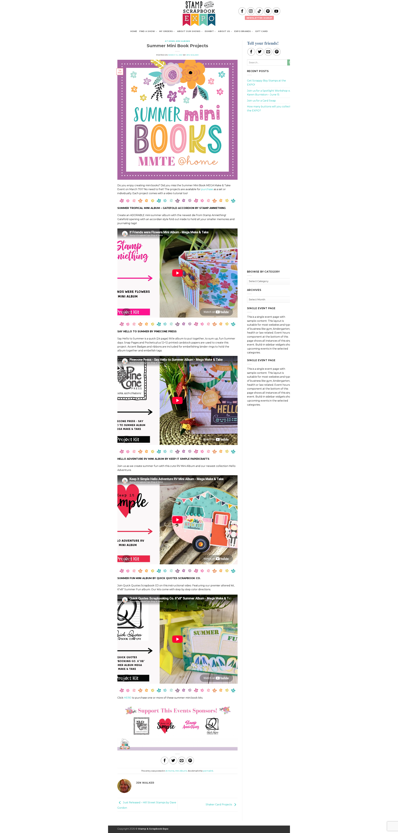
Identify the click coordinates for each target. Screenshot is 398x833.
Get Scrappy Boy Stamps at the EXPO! (266, 82)
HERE (127, 697)
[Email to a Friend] (182, 760)
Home (133, 31)
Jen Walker (192, 55)
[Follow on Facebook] (242, 11)
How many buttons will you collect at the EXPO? (270, 108)
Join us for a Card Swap (261, 100)
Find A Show (147, 31)
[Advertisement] (270, 136)
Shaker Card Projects (219, 804)
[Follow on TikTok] (259, 11)
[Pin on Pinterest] (190, 760)
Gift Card (261, 31)
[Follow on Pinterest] (268, 11)
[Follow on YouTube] (276, 11)
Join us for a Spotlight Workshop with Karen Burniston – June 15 (270, 92)
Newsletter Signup (259, 18)
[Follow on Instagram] (251, 11)
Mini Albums (183, 41)
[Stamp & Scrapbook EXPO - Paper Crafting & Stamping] (199, 13)
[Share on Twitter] (173, 760)
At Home (170, 41)
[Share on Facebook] (165, 760)
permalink (208, 771)
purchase (207, 189)
